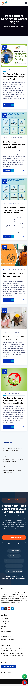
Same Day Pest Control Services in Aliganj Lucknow (13, 471)
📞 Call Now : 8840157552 (14, 537)
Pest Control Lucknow (18, 203)
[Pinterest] (23, 100)
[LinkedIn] (23, 103)
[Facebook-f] (2, 608)
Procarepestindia (21, 681)
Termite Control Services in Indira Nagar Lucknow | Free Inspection (12, 455)
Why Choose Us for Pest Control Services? (13, 338)
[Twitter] (23, 97)
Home (12, 24)
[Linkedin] (12, 608)
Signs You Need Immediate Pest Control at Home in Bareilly (14, 144)
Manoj (6, 70)
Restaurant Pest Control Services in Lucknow (13, 274)
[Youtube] (9, 608)
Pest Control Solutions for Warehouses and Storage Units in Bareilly (14, 76)
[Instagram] (5, 608)
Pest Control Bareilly (17, 70)
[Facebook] (23, 93)
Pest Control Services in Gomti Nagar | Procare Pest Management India (13, 400)
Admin (5, 332)
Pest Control (15, 332)
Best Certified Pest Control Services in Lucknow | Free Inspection (13, 449)
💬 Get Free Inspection (14, 543)
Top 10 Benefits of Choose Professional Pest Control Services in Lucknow (14, 210)
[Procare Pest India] (4, 3)
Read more (7, 104)
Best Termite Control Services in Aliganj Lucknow (12, 466)
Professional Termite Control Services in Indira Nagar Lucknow (13, 460)
